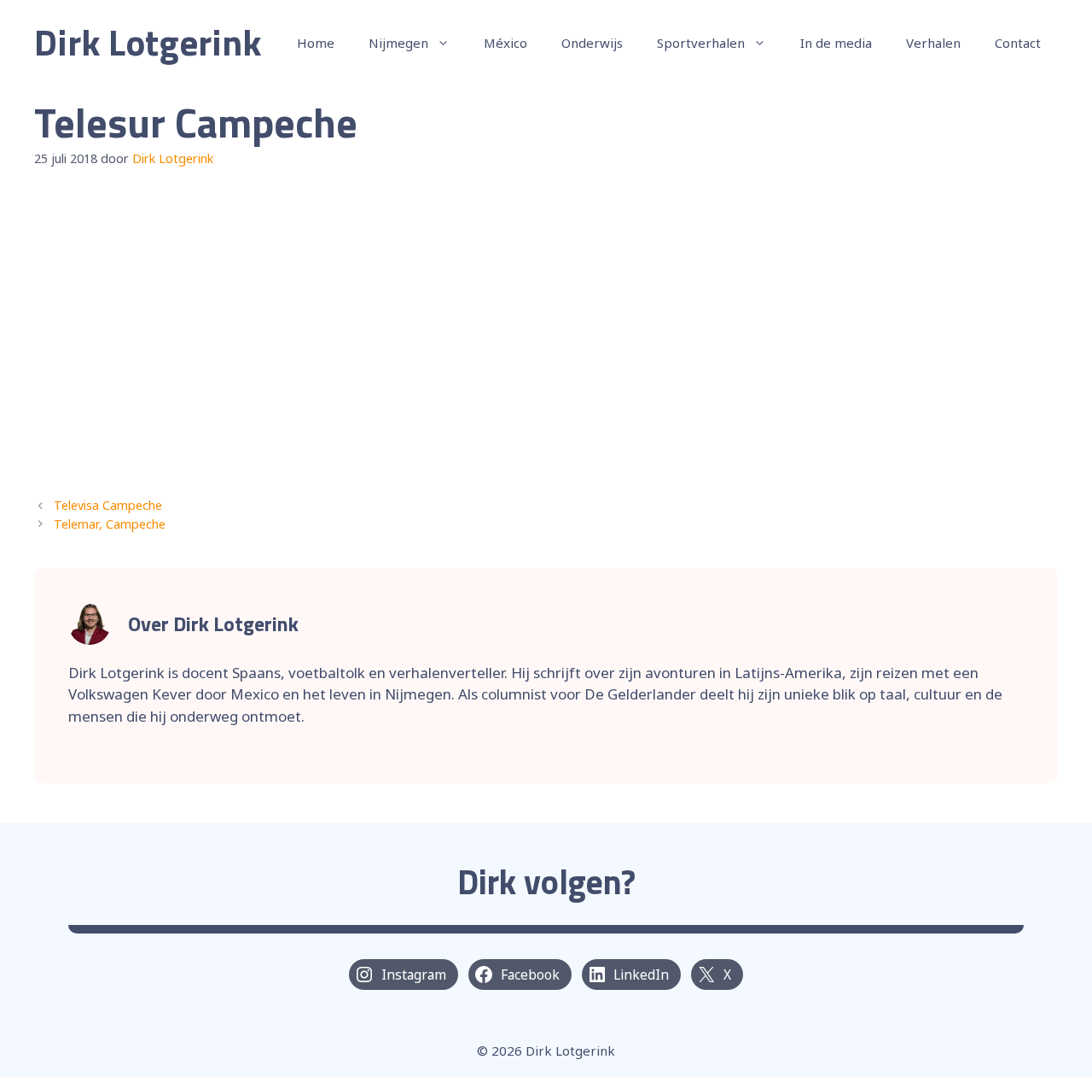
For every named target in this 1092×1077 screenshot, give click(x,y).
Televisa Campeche (108, 505)
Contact (1018, 42)
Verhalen (933, 42)
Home (315, 42)
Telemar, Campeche (110, 524)
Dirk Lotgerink (148, 42)
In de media (836, 42)
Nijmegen (398, 42)
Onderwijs (592, 42)
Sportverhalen (701, 42)
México (505, 42)
